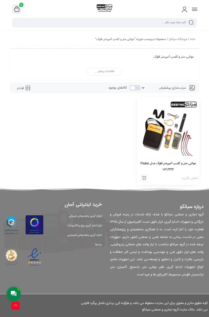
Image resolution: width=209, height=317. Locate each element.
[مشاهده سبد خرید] (17, 9)
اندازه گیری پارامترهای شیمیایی (84, 235)
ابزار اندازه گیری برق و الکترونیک (84, 225)
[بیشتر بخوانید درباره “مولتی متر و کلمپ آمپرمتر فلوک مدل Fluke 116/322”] (144, 178)
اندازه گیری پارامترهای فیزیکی (85, 216)
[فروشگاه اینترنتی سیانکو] (104, 9)
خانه (192, 39)
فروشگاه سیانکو (178, 39)
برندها (98, 245)
